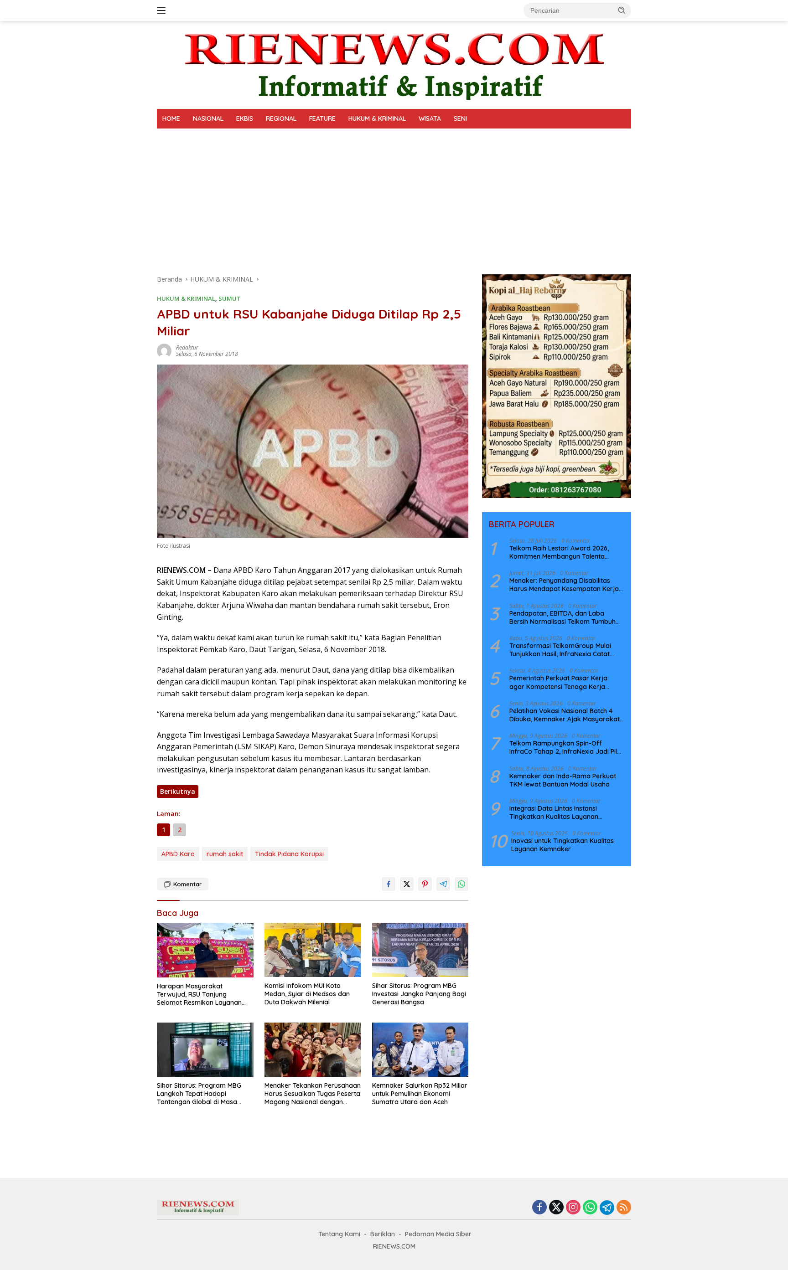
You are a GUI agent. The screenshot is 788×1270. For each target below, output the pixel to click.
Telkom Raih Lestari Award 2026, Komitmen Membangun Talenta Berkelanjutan (559, 552)
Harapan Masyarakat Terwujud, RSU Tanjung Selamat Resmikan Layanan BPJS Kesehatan (199, 994)
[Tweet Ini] (407, 884)
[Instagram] (573, 1208)
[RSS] (624, 1208)
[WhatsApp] (590, 1208)
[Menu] (163, 10)
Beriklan (382, 1234)
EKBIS (244, 118)
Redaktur (187, 347)
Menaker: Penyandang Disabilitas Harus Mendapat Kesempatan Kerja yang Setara (564, 584)
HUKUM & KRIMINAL (377, 118)
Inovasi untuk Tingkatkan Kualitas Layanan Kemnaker (562, 844)
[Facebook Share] (388, 884)
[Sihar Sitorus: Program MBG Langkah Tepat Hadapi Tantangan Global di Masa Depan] (205, 1050)
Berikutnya (177, 791)
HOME (171, 118)
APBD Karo (178, 854)
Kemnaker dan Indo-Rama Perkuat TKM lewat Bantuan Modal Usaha (562, 779)
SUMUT (229, 298)
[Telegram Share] (443, 884)
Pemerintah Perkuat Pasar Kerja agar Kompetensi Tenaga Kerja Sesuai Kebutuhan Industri (558, 682)
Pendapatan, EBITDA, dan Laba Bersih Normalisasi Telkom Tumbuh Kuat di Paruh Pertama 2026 (562, 617)
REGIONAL (281, 118)
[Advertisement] (394, 197)
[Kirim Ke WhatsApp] (461, 884)
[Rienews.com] (394, 64)
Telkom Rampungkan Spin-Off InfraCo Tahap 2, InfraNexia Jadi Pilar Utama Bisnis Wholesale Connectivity (566, 747)
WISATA (430, 118)
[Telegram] (607, 1207)
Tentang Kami (339, 1234)
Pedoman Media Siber (438, 1234)
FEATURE (322, 118)
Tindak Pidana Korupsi (289, 854)
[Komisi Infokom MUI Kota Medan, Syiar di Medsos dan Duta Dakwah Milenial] (312, 950)
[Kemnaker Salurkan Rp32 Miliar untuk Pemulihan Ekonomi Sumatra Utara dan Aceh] (420, 1050)
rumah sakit (225, 854)
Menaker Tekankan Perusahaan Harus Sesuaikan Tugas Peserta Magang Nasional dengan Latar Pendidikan (312, 1093)
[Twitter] (556, 1208)
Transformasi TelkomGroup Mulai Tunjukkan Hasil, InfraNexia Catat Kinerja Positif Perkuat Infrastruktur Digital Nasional (563, 649)
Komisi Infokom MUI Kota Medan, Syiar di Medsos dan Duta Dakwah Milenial (307, 994)
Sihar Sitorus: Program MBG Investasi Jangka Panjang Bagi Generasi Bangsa (419, 994)
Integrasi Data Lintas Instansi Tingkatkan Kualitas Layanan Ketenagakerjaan (553, 812)
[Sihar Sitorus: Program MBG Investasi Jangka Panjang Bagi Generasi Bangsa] (420, 950)
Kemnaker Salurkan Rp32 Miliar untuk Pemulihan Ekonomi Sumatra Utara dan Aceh (419, 1093)
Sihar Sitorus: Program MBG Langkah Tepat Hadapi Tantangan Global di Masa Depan (199, 1093)
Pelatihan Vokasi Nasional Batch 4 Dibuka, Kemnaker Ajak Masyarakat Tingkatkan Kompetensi (564, 714)
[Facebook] (539, 1208)
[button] (622, 10)
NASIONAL (208, 118)
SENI (460, 118)
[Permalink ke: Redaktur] (164, 350)
